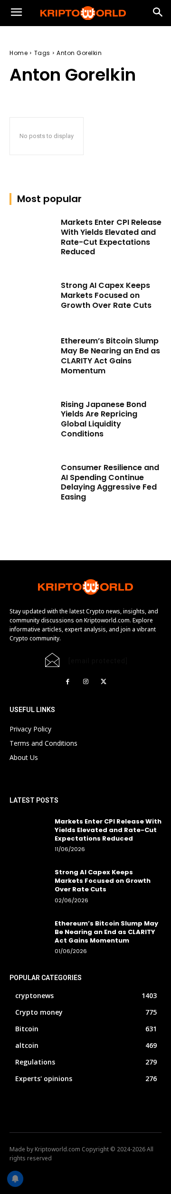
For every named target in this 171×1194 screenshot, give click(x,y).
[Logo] (85, 13)
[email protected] (98, 661)
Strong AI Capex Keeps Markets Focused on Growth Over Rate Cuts (106, 295)
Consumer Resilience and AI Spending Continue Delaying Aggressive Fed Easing (110, 482)
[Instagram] (85, 682)
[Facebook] (67, 682)
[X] (103, 682)
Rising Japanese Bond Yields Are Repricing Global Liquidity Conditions (103, 419)
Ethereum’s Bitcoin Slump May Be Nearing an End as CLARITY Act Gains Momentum (110, 355)
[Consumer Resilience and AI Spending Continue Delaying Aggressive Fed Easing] (32, 479)
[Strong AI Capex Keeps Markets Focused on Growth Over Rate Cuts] (32, 297)
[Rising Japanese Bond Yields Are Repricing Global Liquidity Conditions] (32, 416)
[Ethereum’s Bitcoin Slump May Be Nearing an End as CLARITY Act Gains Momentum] (32, 352)
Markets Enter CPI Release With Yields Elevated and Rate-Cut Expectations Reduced (111, 237)
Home (19, 53)
